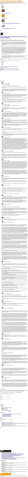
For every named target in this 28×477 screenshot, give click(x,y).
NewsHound (5, 66)
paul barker (3, 466)
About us (3, 7)
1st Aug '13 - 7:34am (10, 151)
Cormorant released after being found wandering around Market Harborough (15, 453)
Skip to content (2, 3)
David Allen (3, 468)
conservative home (12, 66)
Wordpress (4, 475)
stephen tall (16, 66)
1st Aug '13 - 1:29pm (8, 293)
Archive (3, 5)
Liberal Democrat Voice (18, 475)
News (6, 67)
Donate (2, 6)
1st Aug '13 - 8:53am (6, 176)
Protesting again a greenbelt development (11, 458)
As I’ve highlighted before (12, 52)
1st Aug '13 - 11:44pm (9, 301)
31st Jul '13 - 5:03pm (7, 83)
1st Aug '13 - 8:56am (6, 185)
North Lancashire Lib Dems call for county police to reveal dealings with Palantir (15, 457)
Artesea (9, 475)
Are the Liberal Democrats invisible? (7, 414)
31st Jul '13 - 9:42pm (8, 111)
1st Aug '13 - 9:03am (9, 195)
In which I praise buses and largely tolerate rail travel (12, 455)
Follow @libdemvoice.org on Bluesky (6, 407)
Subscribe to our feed (5, 409)
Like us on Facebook (4, 408)
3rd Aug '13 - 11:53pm (8, 377)
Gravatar (20, 392)
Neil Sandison (4, 464)
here (2, 59)
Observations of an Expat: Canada (6, 422)
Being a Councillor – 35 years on (6, 415)
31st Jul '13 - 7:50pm (6, 104)
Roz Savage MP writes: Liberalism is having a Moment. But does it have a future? (12, 413)
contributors (24, 475)
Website (1, 397)
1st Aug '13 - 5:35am (7, 137)
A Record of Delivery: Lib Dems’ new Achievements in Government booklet (9, 68)
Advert (1, 70)
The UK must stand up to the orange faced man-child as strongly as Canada (14, 454)
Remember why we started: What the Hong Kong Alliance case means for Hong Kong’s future (13, 423)
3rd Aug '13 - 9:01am (10, 365)
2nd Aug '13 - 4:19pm (7, 334)
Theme (2, 8)
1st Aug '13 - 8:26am (7, 160)
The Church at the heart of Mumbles (9, 456)
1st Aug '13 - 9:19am (8, 204)
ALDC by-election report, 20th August (7, 416)
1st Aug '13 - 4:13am (7, 127)
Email (1, 396)
